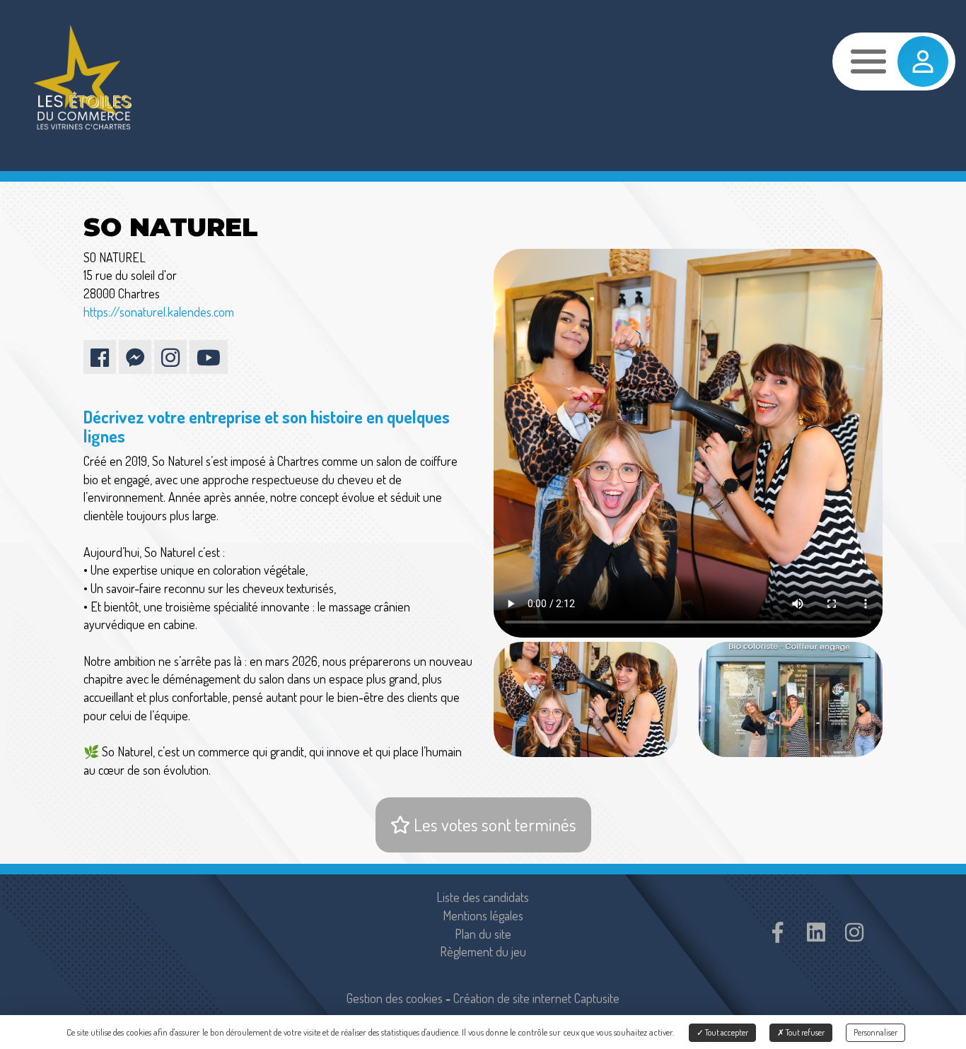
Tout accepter (726, 1032)
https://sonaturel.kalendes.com (158, 312)
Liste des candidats (482, 897)
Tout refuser (804, 1032)
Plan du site (483, 934)
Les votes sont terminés (493, 824)
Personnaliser (875, 1032)
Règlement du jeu (483, 951)
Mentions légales (483, 915)
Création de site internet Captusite (536, 998)
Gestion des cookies (395, 998)
